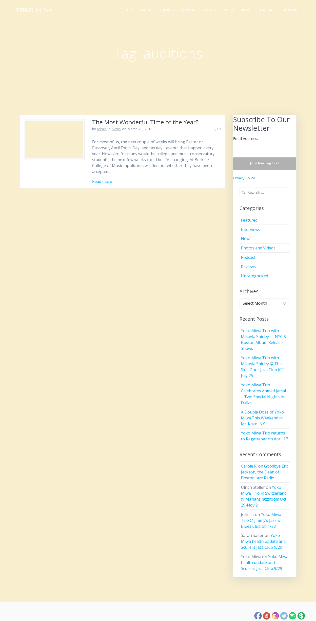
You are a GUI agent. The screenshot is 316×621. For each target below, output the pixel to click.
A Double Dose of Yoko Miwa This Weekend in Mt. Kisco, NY (262, 418)
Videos (209, 10)
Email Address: (245, 138)
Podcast (248, 257)
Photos (187, 10)
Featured (249, 220)
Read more (102, 181)
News (116, 129)
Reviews (248, 266)
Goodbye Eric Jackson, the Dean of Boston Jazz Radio (264, 472)
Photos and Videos (258, 248)
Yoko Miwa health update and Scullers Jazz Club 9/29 (263, 541)
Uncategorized (254, 276)
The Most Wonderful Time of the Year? (145, 122)
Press (228, 10)
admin (102, 129)
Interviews (250, 229)
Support (291, 10)
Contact (266, 10)
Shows (166, 10)
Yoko (34, 10)
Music (146, 10)
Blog (246, 10)
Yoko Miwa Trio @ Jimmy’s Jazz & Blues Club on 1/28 (261, 520)
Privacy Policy (244, 178)
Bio (130, 10)
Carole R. (249, 466)
